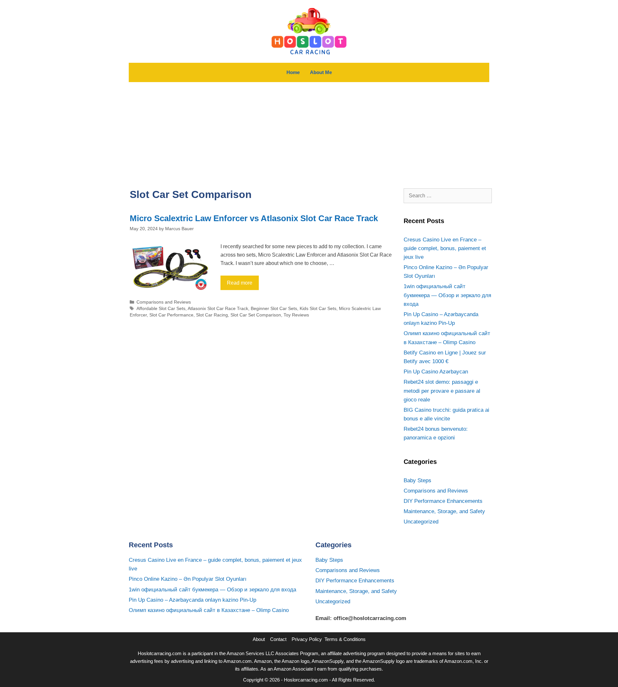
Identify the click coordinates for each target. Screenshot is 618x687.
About (259, 639)
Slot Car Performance (171, 315)
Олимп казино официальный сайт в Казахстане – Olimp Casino (209, 610)
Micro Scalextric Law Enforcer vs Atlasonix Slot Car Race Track (254, 218)
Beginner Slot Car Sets (274, 308)
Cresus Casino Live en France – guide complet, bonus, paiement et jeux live (445, 248)
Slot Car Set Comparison (255, 315)
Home (293, 72)
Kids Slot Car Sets (318, 308)
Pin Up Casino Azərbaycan (436, 372)
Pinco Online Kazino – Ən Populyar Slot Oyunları (188, 579)
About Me (321, 72)
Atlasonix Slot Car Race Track (218, 308)
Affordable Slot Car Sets (160, 308)
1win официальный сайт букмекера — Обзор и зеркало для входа (447, 295)
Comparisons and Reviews (163, 302)
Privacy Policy (307, 639)
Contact (278, 639)
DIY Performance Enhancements (443, 501)
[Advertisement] (309, 130)
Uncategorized (421, 522)
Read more (239, 283)
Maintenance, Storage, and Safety (444, 511)
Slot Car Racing (212, 315)
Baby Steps (417, 480)
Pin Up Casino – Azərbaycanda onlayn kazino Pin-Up (192, 600)
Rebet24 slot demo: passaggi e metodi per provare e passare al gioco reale (442, 390)
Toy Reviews (296, 315)
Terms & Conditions (345, 639)
